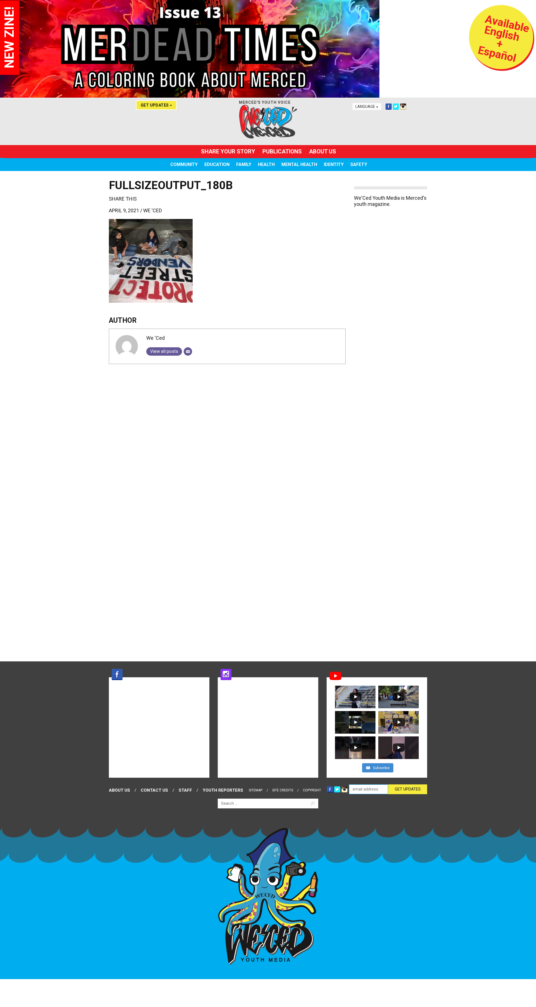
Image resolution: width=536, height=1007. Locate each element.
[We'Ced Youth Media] (268, 122)
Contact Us (154, 790)
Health (266, 164)
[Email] (188, 351)
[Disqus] (227, 438)
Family (243, 164)
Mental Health (299, 164)
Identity (334, 164)
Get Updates (155, 105)
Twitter (396, 106)
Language (365, 106)
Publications (282, 151)
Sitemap (255, 790)
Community (184, 164)
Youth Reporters (223, 790)
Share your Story (228, 151)
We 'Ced (152, 210)
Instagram (403, 106)
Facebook (388, 106)
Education (216, 164)
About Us (322, 151)
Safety (358, 164)
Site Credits (282, 790)
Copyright (312, 790)
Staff (185, 790)
